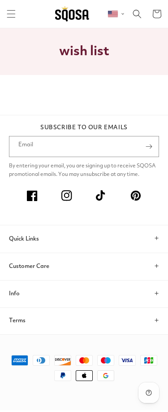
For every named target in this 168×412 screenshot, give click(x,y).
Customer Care (29, 266)
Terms (17, 321)
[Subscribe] (149, 146)
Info (14, 294)
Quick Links (24, 239)
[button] (11, 14)
